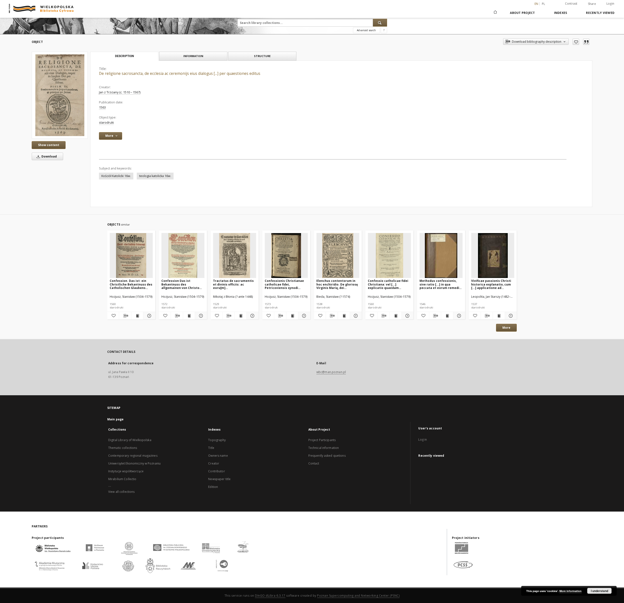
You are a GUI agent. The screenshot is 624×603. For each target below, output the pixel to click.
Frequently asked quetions (327, 456)
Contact (313, 463)
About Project (522, 13)
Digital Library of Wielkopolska (129, 440)
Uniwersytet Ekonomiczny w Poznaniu (134, 463)
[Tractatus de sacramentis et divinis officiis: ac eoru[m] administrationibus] (234, 255)
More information (570, 591)
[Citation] (586, 42)
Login (610, 3)
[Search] (380, 23)
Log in (422, 439)
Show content (48, 145)
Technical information (323, 448)
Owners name (218, 456)
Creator (213, 463)
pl (543, 3)
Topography (217, 440)
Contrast (571, 3)
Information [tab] (193, 56)
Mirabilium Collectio (122, 479)
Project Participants (322, 440)
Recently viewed (600, 13)
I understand (599, 591)
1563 (102, 107)
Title (211, 448)
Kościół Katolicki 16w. (116, 176)
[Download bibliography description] (125, 316)
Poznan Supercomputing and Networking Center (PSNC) (358, 595)
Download (49, 156)
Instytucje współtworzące (126, 471)
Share (592, 4)
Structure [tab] (262, 56)
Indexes (560, 13)
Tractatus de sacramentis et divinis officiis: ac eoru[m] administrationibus (233, 284)
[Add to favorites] (576, 42)
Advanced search (366, 30)
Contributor (216, 471)
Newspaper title (219, 479)
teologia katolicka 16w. (155, 176)
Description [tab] (124, 56)
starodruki (106, 122)
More (506, 328)
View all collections (121, 492)
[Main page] (494, 12)
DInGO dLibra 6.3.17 (270, 595)
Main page (115, 419)
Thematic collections (122, 448)
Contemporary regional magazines (132, 456)
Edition (213, 487)
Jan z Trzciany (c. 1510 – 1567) (119, 92)
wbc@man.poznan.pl (331, 372)
